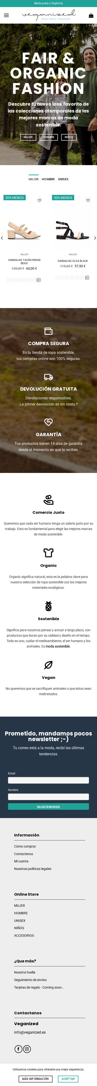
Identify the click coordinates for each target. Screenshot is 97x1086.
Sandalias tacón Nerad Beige (24, 262)
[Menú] (6, 15)
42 (38, 280)
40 (28, 280)
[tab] (34, 179)
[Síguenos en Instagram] (27, 1049)
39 (23, 280)
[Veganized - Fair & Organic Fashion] (49, 15)
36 (8, 280)
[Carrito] (91, 15)
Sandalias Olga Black (73, 261)
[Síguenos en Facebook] (18, 1049)
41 (33, 280)
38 (18, 280)
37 (13, 280)
